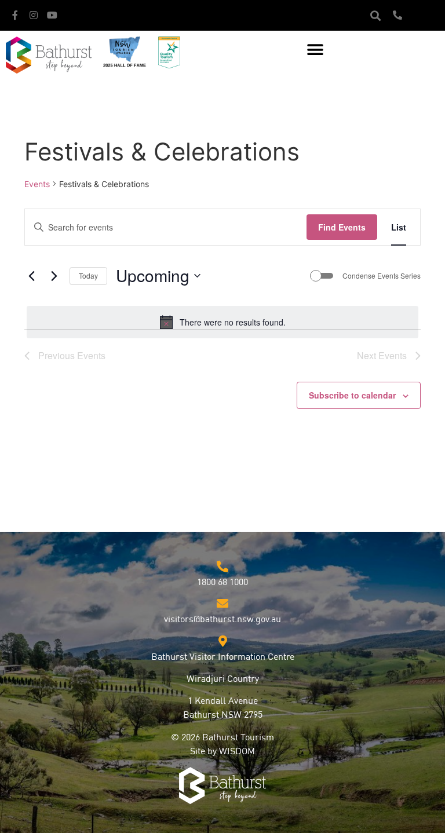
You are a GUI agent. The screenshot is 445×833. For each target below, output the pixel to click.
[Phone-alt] (397, 15)
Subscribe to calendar (352, 395)
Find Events (342, 227)
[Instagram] (33, 15)
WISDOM (237, 752)
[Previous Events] (31, 276)
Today (88, 275)
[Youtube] (52, 15)
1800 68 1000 (222, 582)
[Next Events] (54, 276)
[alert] (222, 322)
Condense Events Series (381, 275)
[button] (375, 15)
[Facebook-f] (15, 15)
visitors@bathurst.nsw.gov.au (222, 619)
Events (37, 184)
